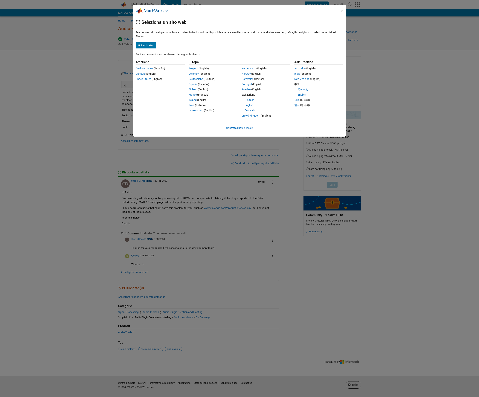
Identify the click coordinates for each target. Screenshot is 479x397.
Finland (193, 89)
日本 (297, 99)
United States (143, 78)
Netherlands (249, 68)
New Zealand (301, 78)
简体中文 (303, 89)
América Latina (144, 68)
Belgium (193, 68)
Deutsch (249, 99)
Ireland (193, 99)
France (193, 94)
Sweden (246, 89)
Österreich (248, 78)
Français (250, 110)
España (193, 84)
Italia (191, 105)
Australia (299, 68)
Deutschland (196, 78)
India (297, 73)
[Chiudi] (342, 10)
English (249, 105)
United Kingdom (251, 115)
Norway (246, 73)
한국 (297, 105)
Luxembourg (196, 110)
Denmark (194, 73)
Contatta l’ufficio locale (239, 127)
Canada (140, 73)
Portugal (247, 84)
